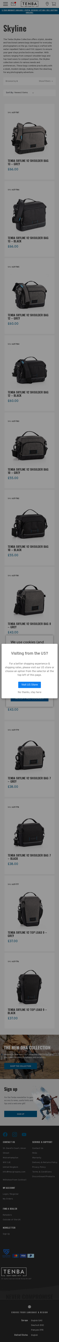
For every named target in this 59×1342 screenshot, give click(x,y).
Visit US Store (29, 684)
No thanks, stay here (29, 692)
